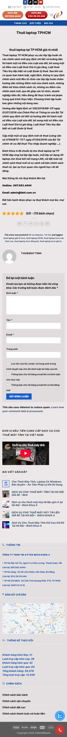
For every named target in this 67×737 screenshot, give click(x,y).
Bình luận (12, 293)
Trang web (12, 349)
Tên (9, 320)
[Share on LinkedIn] (47, 223)
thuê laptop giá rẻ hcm (14, 238)
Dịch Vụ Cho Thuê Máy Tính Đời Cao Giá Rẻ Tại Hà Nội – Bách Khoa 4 (38, 524)
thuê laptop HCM (34, 238)
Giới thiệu (35, 23)
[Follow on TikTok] (30, 2)
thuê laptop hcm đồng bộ (26, 241)
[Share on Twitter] (30, 223)
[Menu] (51, 15)
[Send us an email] (35, 2)
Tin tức (47, 235)
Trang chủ (20, 23)
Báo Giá (48, 23)
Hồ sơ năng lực (36, 235)
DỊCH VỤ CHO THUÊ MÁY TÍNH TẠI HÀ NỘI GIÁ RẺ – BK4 (38, 493)
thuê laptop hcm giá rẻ (50, 241)
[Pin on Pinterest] (42, 223)
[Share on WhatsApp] (19, 223)
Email (10, 334)
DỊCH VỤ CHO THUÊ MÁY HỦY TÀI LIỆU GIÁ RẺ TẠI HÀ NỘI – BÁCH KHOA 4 (36, 514)
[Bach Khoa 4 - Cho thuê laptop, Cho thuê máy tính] (58, 15)
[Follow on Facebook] (25, 2)
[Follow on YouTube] (40, 2)
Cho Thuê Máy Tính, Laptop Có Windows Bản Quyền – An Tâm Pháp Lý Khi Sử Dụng (37, 483)
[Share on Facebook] (25, 223)
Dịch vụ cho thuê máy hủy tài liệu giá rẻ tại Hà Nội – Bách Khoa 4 (37, 504)
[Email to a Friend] (36, 223)
